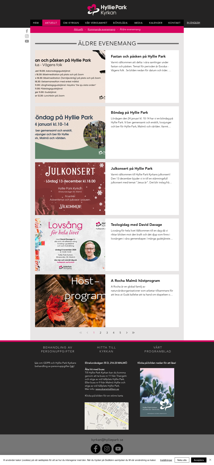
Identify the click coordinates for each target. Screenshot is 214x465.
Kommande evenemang (101, 29)
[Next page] (127, 332)
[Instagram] (26, 36)
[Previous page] (87, 332)
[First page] (81, 332)
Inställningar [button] (166, 460)
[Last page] (133, 332)
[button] (193, 22)
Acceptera (199, 460)
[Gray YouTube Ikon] (26, 41)
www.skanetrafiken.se (107, 389)
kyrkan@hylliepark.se (107, 440)
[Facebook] (26, 31)
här (72, 366)
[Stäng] (210, 459)
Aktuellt (78, 29)
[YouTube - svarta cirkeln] (118, 449)
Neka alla (182, 460)
